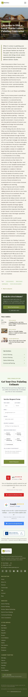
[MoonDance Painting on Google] (21, 571)
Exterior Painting (19, 433)
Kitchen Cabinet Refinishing (8, 609)
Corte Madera (4, 637)
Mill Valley (3, 625)
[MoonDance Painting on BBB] (25, 571)
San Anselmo (4, 645)
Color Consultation (6, 617)
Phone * (6, 416)
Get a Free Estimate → (14, 307)
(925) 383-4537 (15, 310)
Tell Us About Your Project (11, 448)
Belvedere (3, 647)
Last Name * (18, 402)
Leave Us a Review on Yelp (15, 494)
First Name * (7, 402)
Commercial (9, 444)
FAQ (2, 590)
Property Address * (9, 423)
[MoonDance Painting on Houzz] (13, 571)
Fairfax (3, 642)
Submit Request (14, 462)
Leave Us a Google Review (15, 523)
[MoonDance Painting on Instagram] (6, 571)
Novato (3, 635)
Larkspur (3, 640)
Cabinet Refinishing (9, 439)
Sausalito (3, 633)
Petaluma (3, 650)
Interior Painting (8, 433)
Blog (2, 596)
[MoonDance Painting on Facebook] (2, 571)
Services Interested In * (10, 430)
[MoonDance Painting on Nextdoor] (17, 571)
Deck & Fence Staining (7, 612)
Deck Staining (19, 439)
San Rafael (4, 628)
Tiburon (3, 630)
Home (2, 579)
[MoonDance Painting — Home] (5, 3)
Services (3, 585)
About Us (3, 582)
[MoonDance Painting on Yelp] (10, 571)
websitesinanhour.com (16, 691)
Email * (5, 409)
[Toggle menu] (25, 2)
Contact (3, 593)
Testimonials (4, 587)
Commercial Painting (6, 615)
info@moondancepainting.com (11, 567)
